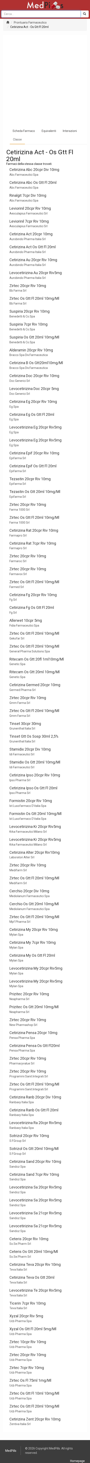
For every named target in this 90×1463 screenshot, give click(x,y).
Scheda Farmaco (24, 131)
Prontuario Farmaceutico (30, 22)
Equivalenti (49, 131)
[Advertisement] (45, 80)
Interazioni (70, 131)
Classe (17, 139)
